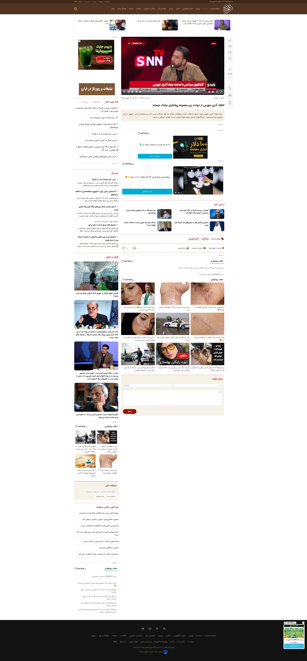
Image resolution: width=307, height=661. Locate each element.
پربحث (84, 101)
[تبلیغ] (97, 89)
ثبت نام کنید (294, 646)
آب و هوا (123, 641)
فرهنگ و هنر (122, 8)
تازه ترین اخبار (111, 101)
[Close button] (303, 623)
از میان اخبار (219, 204)
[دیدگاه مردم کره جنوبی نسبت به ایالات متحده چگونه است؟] (164, 226)
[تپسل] (139, 133)
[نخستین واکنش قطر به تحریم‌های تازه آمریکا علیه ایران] (217, 226)
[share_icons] (230, 58)
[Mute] (178, 192)
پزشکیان (205, 238)
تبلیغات (101, 1)
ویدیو (171, 8)
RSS (75, 1)
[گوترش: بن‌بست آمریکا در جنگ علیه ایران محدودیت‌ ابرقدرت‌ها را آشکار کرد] (217, 214)
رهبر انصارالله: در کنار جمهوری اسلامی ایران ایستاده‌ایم (141, 211)
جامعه (131, 8)
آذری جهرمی (193, 238)
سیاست (205, 8)
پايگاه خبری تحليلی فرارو (149, 647)
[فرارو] (227, 9)
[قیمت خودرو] (230, 96)
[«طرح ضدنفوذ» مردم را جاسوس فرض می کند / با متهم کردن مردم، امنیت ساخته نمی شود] (96, 397)
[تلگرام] (142, 628)
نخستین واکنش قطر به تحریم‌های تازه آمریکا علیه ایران (191, 224)
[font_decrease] (230, 77)
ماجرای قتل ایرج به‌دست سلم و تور (149, 21)
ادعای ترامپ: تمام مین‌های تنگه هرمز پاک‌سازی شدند (98, 208)
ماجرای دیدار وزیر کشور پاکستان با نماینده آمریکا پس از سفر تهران (98, 238)
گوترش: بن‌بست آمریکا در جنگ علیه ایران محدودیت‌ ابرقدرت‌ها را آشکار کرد (194, 211)
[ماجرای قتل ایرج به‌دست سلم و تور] (170, 25)
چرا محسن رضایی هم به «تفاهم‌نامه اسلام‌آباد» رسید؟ (99, 525)
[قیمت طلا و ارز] (230, 89)
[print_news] (230, 46)
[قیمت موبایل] (230, 103)
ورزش (198, 8)
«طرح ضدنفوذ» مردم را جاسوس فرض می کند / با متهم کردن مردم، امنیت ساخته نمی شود (97, 416)
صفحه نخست (215, 8)
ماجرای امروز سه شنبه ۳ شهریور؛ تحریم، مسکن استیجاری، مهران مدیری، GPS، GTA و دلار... (197, 22)
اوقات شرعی (133, 641)
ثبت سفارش (147, 191)
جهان (113, 8)
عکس (178, 8)
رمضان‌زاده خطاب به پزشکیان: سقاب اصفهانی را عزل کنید (98, 554)
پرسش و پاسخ (146, 641)
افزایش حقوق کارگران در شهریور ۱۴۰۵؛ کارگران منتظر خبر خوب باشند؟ (97, 295)
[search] (75, 8)
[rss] (164, 628)
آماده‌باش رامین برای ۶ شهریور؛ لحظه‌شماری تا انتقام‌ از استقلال (97, 193)
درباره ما (94, 1)
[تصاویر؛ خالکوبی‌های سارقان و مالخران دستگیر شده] (118, 25)
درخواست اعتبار (155, 156)
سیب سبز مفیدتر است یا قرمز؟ (104, 134)
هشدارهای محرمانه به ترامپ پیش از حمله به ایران (100, 541)
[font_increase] (230, 69)
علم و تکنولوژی (188, 8)
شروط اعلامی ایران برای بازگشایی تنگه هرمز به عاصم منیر (98, 513)
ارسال (130, 411)
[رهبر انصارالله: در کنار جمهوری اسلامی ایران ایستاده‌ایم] (164, 214)
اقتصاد (138, 8)
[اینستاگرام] (149, 628)
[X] (157, 628)
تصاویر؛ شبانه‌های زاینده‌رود (108, 547)
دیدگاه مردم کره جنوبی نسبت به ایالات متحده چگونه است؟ (140, 224)
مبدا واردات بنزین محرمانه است (102, 117)
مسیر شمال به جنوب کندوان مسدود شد (100, 140)
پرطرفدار (96, 101)
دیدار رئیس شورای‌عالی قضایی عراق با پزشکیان (98, 156)
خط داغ (115, 173)
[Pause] (175, 192)
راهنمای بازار (162, 8)
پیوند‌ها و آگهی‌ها (160, 641)
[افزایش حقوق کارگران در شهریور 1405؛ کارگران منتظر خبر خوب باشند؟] (96, 275)
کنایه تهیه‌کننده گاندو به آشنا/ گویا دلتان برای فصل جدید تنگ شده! (97, 534)
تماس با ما (87, 1)
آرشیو (80, 1)
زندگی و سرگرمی (149, 8)
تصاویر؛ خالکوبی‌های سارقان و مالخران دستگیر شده (93, 22)
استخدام (107, 1)
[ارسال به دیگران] (230, 52)
